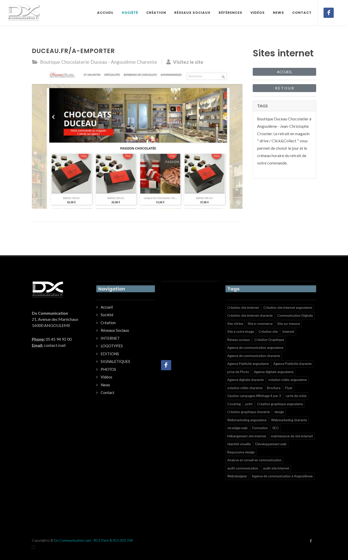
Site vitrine (235, 324)
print (248, 404)
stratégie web (237, 428)
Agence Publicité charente (292, 364)
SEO (275, 428)
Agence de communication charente (253, 356)
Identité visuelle (239, 444)
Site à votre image (240, 331)
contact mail (54, 345)
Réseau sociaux (238, 340)
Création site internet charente (250, 315)
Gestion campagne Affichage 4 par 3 (254, 396)
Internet (288, 331)
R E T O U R (284, 88)
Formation (260, 428)
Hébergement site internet (246, 436)
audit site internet (276, 468)
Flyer (288, 388)
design (279, 412)
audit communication (242, 468)
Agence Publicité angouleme (248, 364)
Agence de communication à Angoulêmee (282, 476)
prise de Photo (238, 372)
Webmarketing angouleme (246, 420)
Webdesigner (237, 476)
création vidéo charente (244, 388)
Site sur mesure (288, 324)
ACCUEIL (284, 72)
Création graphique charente (248, 412)
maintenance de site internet (292, 436)
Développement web (271, 444)
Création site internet (243, 308)
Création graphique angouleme (280, 404)
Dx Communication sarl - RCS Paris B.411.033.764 (93, 540)
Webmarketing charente (289, 420)
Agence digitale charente (245, 380)
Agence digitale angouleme (273, 372)
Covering (234, 404)
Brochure (273, 388)
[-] (33, 546)
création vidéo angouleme (287, 380)
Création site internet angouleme (287, 308)
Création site (268, 331)
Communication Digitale (295, 315)
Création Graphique (269, 340)
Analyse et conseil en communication (254, 460)
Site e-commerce (260, 324)
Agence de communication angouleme (255, 348)
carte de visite (296, 396)
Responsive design (241, 452)
